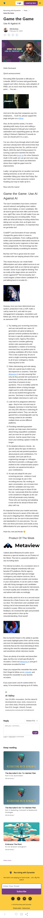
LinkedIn (28, 672)
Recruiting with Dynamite (12, 10)
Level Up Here (31, 3)
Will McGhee (14, 29)
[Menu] (40, 2)
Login (19, 3)
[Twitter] (12, 898)
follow (21, 118)
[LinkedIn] (18, 898)
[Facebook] (24, 898)
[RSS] (30, 898)
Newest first (30, 721)
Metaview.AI (13, 374)
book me (20, 155)
